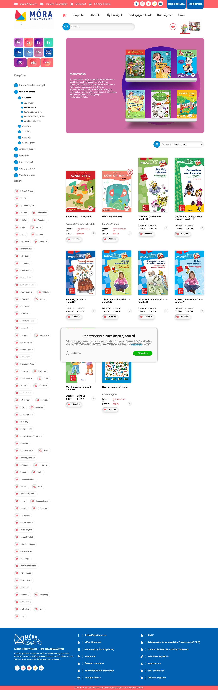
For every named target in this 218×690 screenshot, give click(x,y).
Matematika (30, 107)
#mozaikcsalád (27, 537)
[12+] (18, 52)
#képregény (25, 263)
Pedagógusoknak (27, 169)
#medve (24, 487)
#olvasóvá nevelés (28, 479)
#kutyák (40, 234)
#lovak (46, 378)
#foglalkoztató (26, 292)
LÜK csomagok (26, 162)
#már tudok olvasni (28, 321)
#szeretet (24, 314)
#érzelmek (43, 465)
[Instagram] (142, 3)
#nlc (41, 609)
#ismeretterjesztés (28, 285)
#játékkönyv (25, 400)
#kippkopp (25, 559)
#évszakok (44, 335)
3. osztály (26, 132)
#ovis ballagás (26, 551)
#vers (38, 227)
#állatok (24, 220)
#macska (39, 407)
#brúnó (23, 472)
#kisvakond (25, 357)
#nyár (46, 450)
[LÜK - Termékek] (33, 62)
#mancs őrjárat (42, 501)
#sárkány (24, 422)
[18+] (38, 52)
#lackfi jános (26, 328)
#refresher (25, 609)
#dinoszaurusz (26, 249)
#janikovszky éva (27, 206)
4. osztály (26, 137)
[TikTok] (154, 3)
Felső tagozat (28, 143)
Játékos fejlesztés (32, 121)
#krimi (42, 299)
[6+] (38, 42)
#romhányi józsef (27, 364)
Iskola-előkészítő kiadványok (32, 85)
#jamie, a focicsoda (28, 566)
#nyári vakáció (26, 378)
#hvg (22, 616)
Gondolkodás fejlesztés (35, 117)
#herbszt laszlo (27, 523)
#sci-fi (23, 234)
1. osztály (26, 98)
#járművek (25, 256)
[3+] (28, 42)
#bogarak (24, 465)
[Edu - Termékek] (20, 62)
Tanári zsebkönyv (27, 175)
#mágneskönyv (27, 414)
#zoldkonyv (42, 508)
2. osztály (26, 126)
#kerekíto (43, 386)
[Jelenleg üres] (173, 26)
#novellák (24, 443)
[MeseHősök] (48, 52)
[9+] (48, 42)
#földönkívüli (26, 573)
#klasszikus (42, 213)
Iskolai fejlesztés (27, 92)
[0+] (18, 42)
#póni (23, 227)
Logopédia (24, 155)
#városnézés (26, 278)
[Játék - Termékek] (46, 62)
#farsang (24, 371)
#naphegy (44, 595)
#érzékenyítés (26, 530)
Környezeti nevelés (33, 112)
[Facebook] (136, 3)
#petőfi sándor (27, 350)
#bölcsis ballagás (28, 544)
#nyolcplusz (25, 587)
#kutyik (23, 508)
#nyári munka (26, 393)
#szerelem (25, 299)
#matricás (25, 242)
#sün (40, 487)
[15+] (28, 52)
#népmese (25, 335)
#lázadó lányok (27, 191)
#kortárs (45, 400)
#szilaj (39, 472)
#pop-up (42, 371)
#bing (23, 501)
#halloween (25, 515)
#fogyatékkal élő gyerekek (31, 436)
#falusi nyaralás (27, 450)
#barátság (42, 220)
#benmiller (25, 595)
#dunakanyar (26, 602)
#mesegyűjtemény (28, 458)
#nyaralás (24, 386)
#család (24, 198)
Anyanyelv (29, 103)
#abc (23, 407)
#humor (24, 213)
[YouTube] (148, 3)
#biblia (46, 292)
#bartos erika (26, 270)
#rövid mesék (26, 580)
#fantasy (43, 242)
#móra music (26, 306)
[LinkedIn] (160, 3)
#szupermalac (26, 429)
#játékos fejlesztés (28, 494)
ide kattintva (136, 345)
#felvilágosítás (26, 342)
